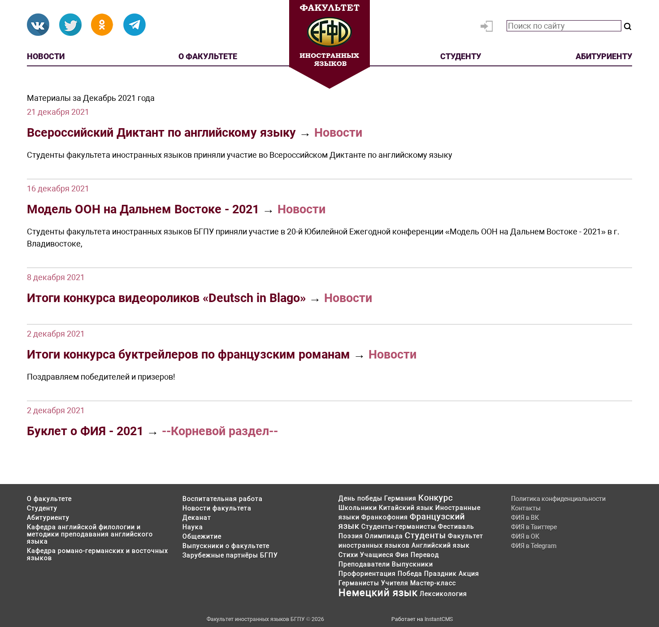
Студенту (460, 56)
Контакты (526, 508)
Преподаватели (364, 564)
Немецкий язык (378, 592)
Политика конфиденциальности (558, 498)
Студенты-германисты (398, 526)
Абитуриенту (604, 56)
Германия (400, 498)
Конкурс (435, 497)
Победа (410, 573)
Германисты (358, 583)
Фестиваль (456, 526)
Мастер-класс (433, 583)
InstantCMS (439, 619)
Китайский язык (406, 507)
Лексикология (443, 593)
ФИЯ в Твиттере (534, 527)
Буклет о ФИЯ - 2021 (85, 431)
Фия (402, 554)
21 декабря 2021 (58, 112)
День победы (360, 498)
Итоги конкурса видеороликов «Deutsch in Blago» (166, 298)
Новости (46, 56)
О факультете (207, 56)
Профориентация (367, 573)
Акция (469, 573)
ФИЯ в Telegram (533, 545)
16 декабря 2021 (58, 188)
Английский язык (441, 545)
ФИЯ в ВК (525, 517)
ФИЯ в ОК (525, 536)
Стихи (348, 554)
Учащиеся (377, 554)
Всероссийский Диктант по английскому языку (161, 132)
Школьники (357, 507)
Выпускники (412, 564)
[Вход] (489, 28)
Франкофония (384, 517)
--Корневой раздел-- (220, 431)
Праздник (440, 573)
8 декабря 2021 (56, 277)
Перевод (425, 554)
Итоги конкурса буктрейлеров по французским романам (188, 354)
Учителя (394, 583)
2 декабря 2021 (56, 333)
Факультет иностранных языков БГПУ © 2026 (265, 619)
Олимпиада (384, 536)
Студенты (425, 535)
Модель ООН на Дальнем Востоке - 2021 (143, 209)
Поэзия (350, 536)
